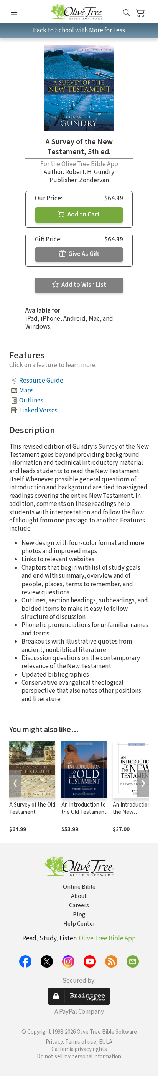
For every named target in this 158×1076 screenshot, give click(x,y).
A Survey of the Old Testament (32, 808)
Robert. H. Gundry (89, 172)
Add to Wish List (83, 284)
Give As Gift (83, 254)
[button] (126, 13)
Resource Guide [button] (41, 380)
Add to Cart (83, 214)
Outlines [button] (31, 400)
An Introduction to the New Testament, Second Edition (135, 816)
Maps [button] (26, 390)
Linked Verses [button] (38, 410)
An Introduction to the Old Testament (84, 808)
